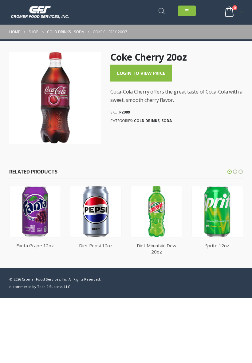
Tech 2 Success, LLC (53, 286)
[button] (229, 171)
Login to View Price (141, 73)
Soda (166, 120)
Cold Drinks (146, 120)
